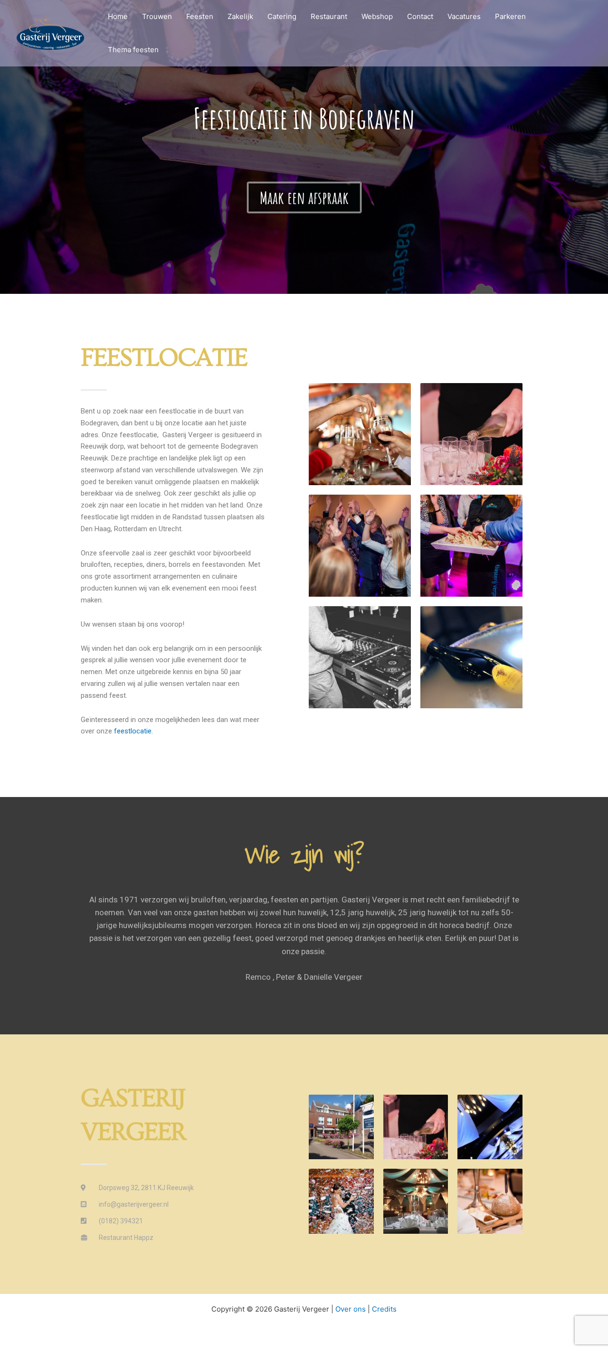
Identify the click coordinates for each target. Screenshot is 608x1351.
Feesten (199, 16)
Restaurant (329, 16)
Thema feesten (133, 49)
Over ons (350, 1308)
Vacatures (464, 16)
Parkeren (510, 16)
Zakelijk (240, 16)
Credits (384, 1308)
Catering (281, 16)
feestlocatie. (133, 731)
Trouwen (157, 16)
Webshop (377, 16)
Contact (420, 16)
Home (118, 16)
